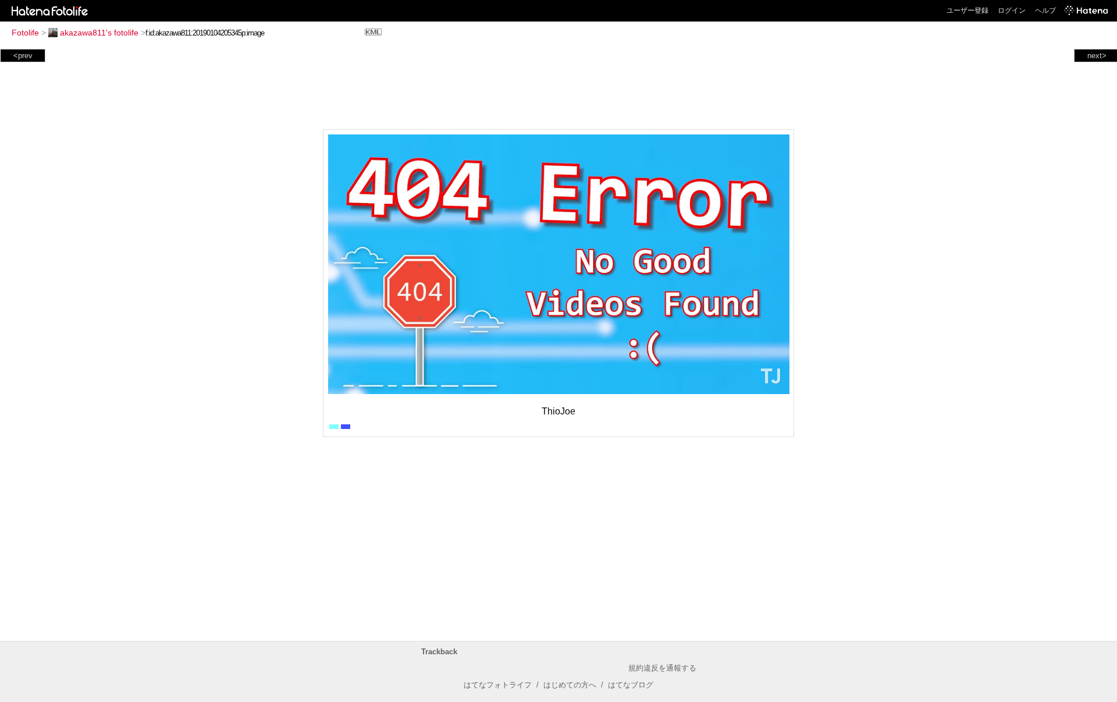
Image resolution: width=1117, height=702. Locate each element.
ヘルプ (1045, 10)
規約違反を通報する (662, 668)
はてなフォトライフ (498, 684)
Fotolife (25, 32)
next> (1097, 55)
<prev (23, 55)
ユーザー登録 (967, 10)
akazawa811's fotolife (99, 32)
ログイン (1012, 10)
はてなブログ (630, 684)
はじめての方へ (569, 684)
